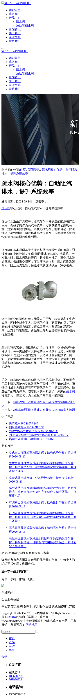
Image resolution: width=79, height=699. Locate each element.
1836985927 (16, 676)
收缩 (4, 656)
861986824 (15, 679)
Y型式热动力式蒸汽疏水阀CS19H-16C (33, 431)
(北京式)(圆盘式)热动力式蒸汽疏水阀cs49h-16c (39, 435)
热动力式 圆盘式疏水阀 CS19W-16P (31, 439)
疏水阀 (5, 208)
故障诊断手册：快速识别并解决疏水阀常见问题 (44, 409)
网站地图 (31, 624)
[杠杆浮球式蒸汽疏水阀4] (39, 312)
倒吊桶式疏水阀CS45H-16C (26, 427)
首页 (23, 169)
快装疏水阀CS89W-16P (23, 423)
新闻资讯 (34, 169)
